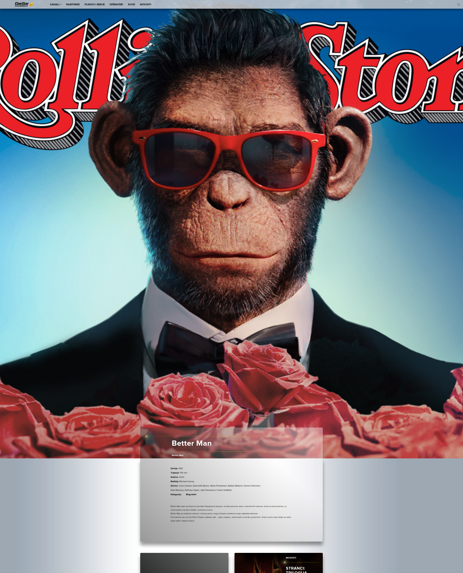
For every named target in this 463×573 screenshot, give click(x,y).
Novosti (145, 4)
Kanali (54, 4)
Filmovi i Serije (95, 4)
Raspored (73, 4)
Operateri (116, 4)
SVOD (131, 4)
